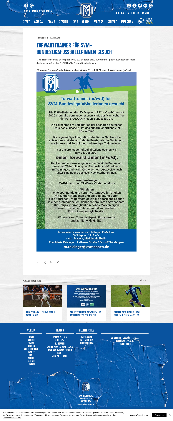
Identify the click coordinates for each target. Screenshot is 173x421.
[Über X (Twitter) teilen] (44, 262)
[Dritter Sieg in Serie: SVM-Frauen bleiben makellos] (130, 296)
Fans (31, 355)
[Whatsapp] (129, 6)
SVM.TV (31, 352)
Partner (31, 361)
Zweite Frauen (54, 346)
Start (31, 337)
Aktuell (31, 340)
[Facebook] (26, 6)
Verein (31, 358)
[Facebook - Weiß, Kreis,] (140, 6)
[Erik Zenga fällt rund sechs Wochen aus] (42, 296)
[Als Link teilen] (57, 262)
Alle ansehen (144, 280)
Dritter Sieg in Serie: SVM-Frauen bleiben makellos (127, 314)
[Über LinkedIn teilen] (51, 262)
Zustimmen (159, 415)
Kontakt (31, 364)
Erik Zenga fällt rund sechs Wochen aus (40, 314)
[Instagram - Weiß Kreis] (151, 6)
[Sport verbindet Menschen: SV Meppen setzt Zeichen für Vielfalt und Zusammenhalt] (86, 296)
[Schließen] (169, 415)
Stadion (31, 346)
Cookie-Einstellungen (139, 415)
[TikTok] (134, 6)
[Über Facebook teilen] (37, 262)
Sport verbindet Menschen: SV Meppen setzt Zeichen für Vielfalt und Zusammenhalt (85, 314)
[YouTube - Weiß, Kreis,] (145, 6)
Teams (31, 343)
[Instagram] (32, 6)
